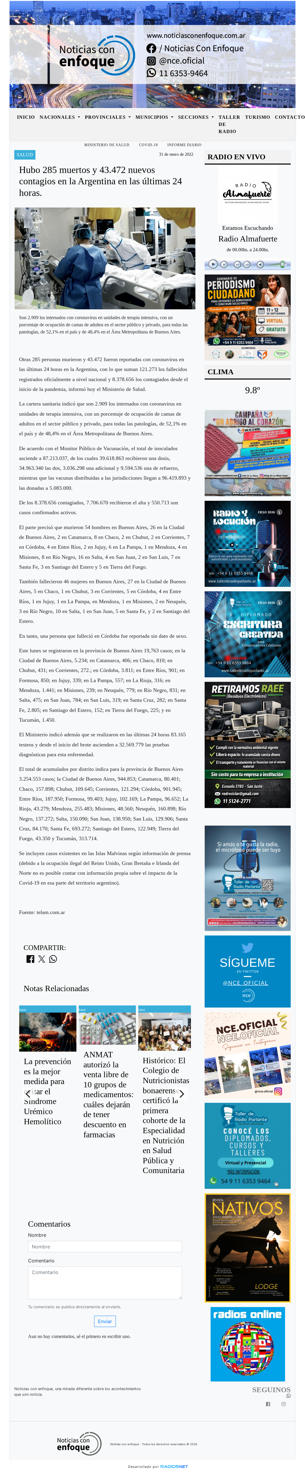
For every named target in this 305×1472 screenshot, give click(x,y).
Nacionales (58, 117)
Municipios (153, 117)
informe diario (184, 145)
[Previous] (28, 1093)
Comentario (41, 1261)
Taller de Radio (229, 124)
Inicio (26, 117)
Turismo (257, 117)
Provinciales (106, 117)
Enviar (105, 1321)
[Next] (181, 1093)
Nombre (37, 1235)
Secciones (194, 117)
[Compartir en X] (41, 961)
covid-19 (148, 145)
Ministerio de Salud (107, 145)
